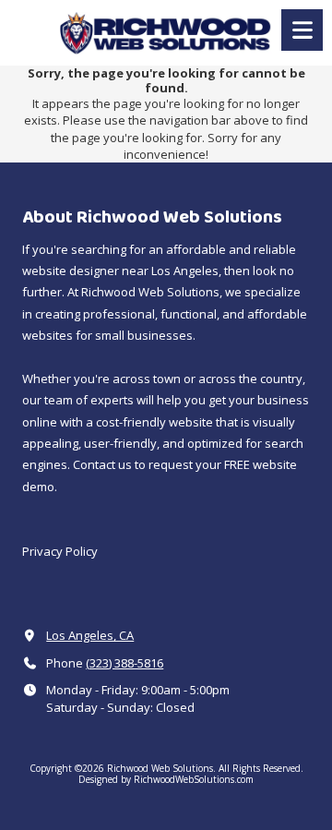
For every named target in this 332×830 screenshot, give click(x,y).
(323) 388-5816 (124, 663)
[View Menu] (302, 30)
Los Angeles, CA (90, 635)
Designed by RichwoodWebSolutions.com (166, 779)
